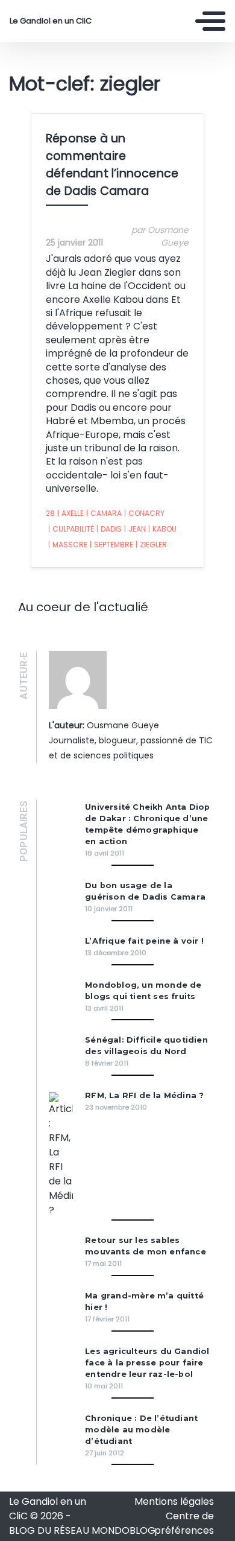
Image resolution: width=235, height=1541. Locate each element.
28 (50, 513)
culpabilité (71, 529)
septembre (111, 544)
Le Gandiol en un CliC (51, 21)
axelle (70, 513)
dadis (109, 529)
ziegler (151, 544)
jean (135, 529)
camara (104, 513)
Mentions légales (174, 1501)
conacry (144, 513)
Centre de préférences (184, 1523)
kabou (162, 529)
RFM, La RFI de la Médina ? (144, 1095)
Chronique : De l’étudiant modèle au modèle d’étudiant (141, 1430)
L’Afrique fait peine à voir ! (144, 940)
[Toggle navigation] (210, 21)
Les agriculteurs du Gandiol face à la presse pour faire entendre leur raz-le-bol (147, 1363)
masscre (67, 544)
